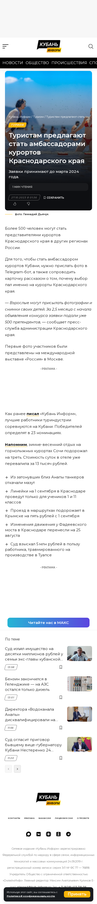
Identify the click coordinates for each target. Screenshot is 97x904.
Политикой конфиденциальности (31, 896)
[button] (77, 894)
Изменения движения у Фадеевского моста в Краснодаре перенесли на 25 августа (46, 530)
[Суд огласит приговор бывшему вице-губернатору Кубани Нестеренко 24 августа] (79, 744)
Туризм (38, 116)
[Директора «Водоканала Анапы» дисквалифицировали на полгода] (79, 714)
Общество (37, 62)
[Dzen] (48, 834)
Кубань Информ (20, 116)
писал (33, 413)
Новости (12, 62)
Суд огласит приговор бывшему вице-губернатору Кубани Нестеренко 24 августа (33, 745)
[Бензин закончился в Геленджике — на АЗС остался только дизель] (79, 683)
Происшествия (69, 62)
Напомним (16, 444)
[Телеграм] (68, 834)
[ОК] (58, 834)
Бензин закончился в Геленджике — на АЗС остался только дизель (27, 684)
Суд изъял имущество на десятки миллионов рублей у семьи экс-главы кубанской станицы (34, 654)
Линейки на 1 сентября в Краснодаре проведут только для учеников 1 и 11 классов (45, 496)
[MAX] (28, 834)
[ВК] (38, 834)
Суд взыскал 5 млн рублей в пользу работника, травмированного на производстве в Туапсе (42, 549)
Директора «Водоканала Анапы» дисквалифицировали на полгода (30, 714)
